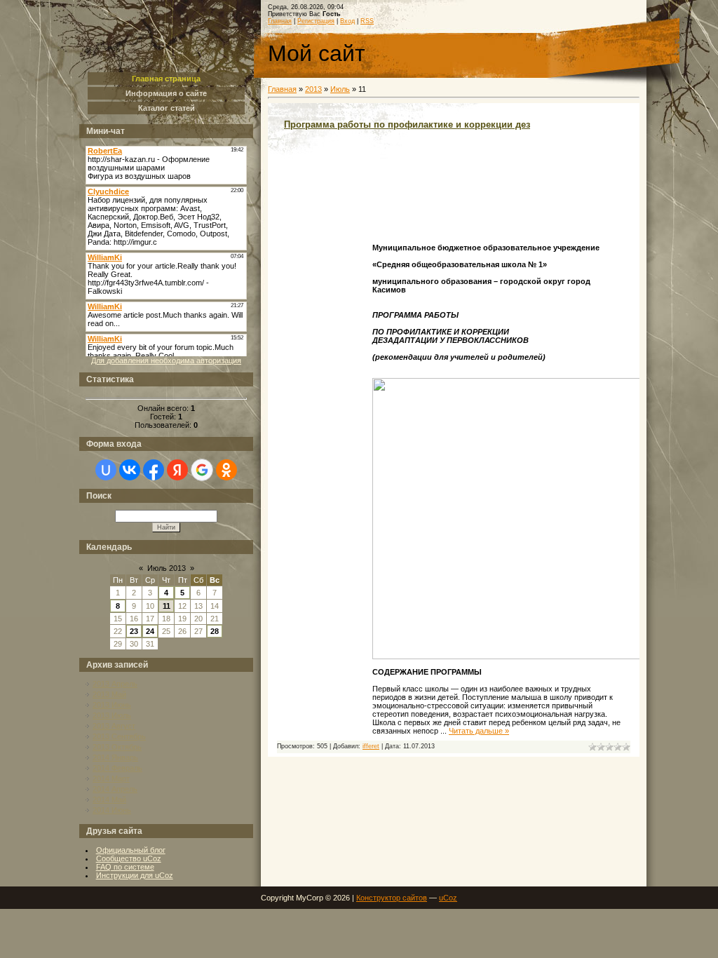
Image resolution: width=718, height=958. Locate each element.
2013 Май (109, 694)
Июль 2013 (166, 568)
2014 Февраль (117, 768)
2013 (313, 89)
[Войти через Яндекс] (177, 469)
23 (134, 631)
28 (214, 631)
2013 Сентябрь (119, 736)
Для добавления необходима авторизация (166, 360)
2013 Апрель (115, 684)
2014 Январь (115, 757)
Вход (347, 21)
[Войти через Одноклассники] (226, 469)
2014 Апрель (115, 789)
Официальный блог (130, 850)
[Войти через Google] (202, 470)
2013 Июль (112, 715)
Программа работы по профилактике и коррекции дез (407, 124)
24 (150, 631)
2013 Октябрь (117, 747)
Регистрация (315, 21)
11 (166, 606)
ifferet (371, 746)
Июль (340, 89)
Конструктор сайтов (391, 897)
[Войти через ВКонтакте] (129, 469)
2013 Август (114, 726)
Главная (280, 21)
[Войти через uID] (105, 469)
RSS (367, 21)
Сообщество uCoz (128, 858)
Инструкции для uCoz (134, 875)
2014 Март (111, 778)
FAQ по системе (125, 867)
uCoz (448, 897)
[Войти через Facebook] (153, 469)
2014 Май (109, 799)
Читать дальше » (479, 731)
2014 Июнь (112, 810)
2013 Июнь (112, 705)
